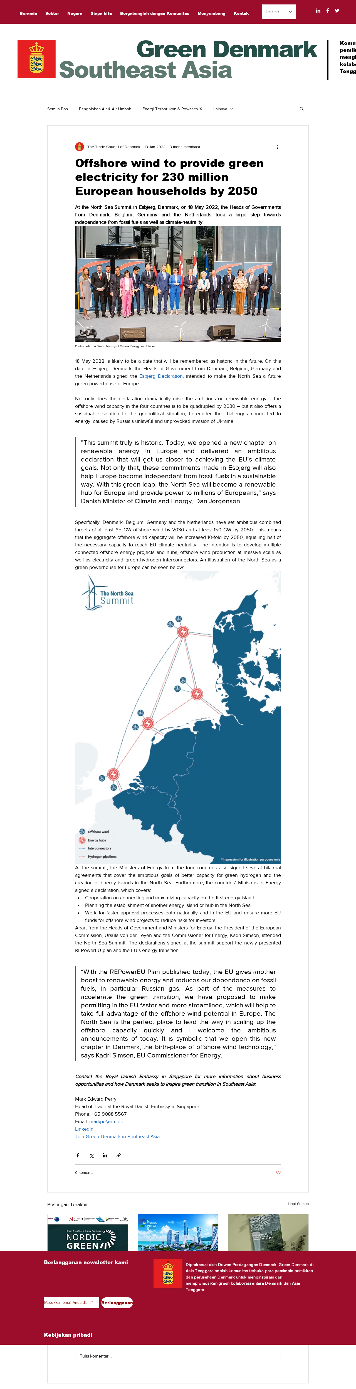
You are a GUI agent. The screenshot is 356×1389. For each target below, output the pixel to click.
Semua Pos (57, 108)
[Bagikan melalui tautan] (118, 1155)
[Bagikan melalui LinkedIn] (105, 1155)
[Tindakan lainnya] (277, 146)
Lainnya (220, 108)
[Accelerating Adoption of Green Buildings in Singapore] (268, 1236)
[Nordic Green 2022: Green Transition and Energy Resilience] (88, 1236)
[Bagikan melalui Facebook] (77, 1155)
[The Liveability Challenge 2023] (178, 1236)
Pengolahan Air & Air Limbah (105, 108)
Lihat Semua (298, 1203)
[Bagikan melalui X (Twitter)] (91, 1155)
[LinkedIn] (318, 11)
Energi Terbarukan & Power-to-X (172, 108)
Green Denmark (226, 49)
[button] (301, 108)
